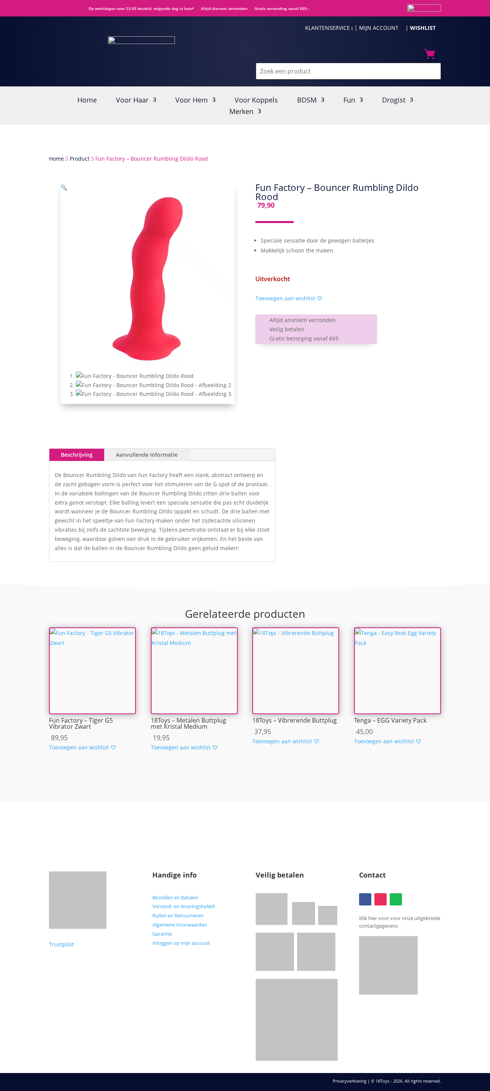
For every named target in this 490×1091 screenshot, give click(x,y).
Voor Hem (191, 100)
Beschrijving (77, 454)
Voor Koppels (256, 100)
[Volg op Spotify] (396, 899)
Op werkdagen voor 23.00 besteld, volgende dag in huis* (139, 8)
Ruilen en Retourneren (178, 915)
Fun (349, 100)
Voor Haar (132, 100)
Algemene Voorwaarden (179, 924)
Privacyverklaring (350, 1081)
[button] (63, 187)
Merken (241, 112)
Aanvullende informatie (147, 454)
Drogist (393, 100)
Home (87, 100)
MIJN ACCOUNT (381, 27)
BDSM (307, 100)
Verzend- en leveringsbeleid (183, 906)
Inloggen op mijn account (181, 943)
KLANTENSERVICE (329, 27)
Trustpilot (61, 944)
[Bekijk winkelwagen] (429, 55)
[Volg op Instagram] (380, 899)
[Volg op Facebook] (365, 899)
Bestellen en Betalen (175, 897)
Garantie (162, 933)
